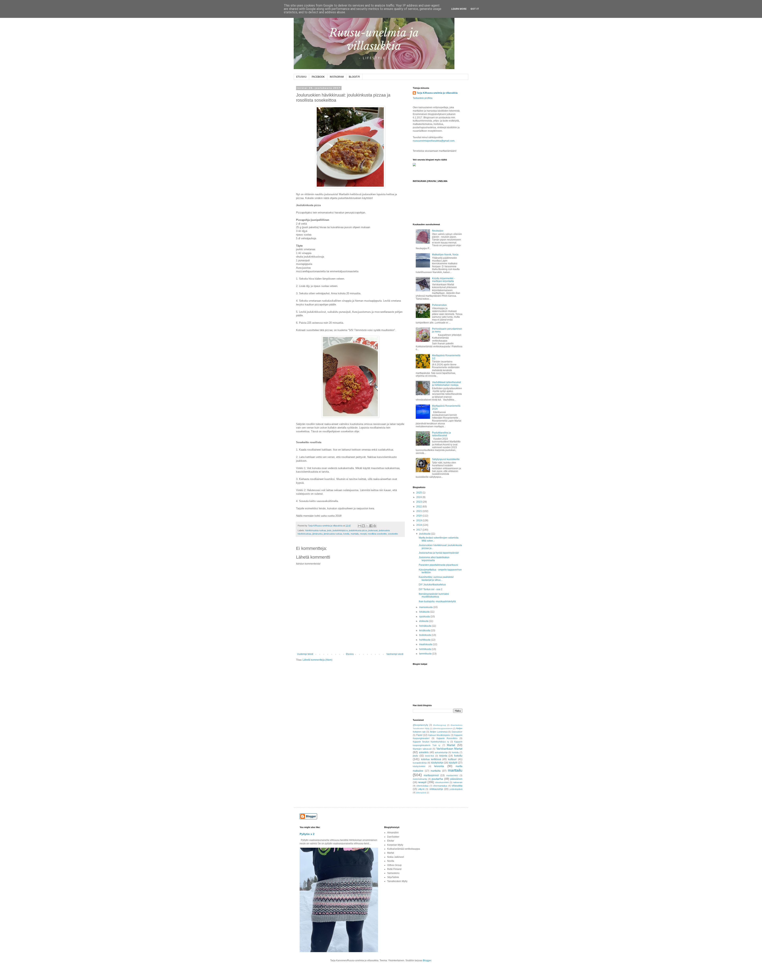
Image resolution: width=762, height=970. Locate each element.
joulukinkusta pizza (358, 530)
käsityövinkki (419, 766)
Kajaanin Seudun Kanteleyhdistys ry (431, 741)
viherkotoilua (422, 786)
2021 (419, 511)
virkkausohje (436, 789)
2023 (419, 501)
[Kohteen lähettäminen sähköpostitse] (360, 526)
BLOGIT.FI (354, 76)
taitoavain (457, 782)
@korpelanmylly (420, 725)
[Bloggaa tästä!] (363, 526)
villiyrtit (421, 789)
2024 (419, 497)
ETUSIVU (301, 76)
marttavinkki (452, 775)
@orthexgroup (439, 725)
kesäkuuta (425, 630)
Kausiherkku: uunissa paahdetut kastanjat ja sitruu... (436, 578)
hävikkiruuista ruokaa (315, 530)
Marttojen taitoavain (422, 749)
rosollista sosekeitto (377, 534)
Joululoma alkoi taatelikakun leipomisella (434, 559)
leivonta (439, 766)
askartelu (424, 752)
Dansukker (457, 732)
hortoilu (455, 752)
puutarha (437, 778)
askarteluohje (441, 752)
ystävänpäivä (455, 789)
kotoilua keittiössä (431, 759)
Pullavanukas (439, 305)
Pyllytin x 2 (307, 834)
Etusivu (350, 654)
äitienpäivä (421, 792)
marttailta (436, 770)
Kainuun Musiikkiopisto (439, 735)
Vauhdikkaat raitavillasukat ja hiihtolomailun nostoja (446, 383)
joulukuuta (425, 533)
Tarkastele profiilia (422, 98)
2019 (419, 520)
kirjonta (443, 755)
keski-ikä (429, 756)
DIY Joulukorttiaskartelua (432, 584)
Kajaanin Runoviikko (447, 738)
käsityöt (453, 762)
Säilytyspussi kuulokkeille (446, 459)
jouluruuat (373, 530)
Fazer (419, 735)
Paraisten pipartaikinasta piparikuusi (438, 565)
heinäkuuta (425, 625)
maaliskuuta (426, 644)
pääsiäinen (456, 779)
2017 (419, 529)
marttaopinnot (431, 775)
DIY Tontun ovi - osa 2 (430, 589)
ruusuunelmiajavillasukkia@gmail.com (433, 140)
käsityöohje (437, 762)
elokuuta (424, 621)
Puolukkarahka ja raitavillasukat (441, 434)
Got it (474, 9)
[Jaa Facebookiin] (371, 526)
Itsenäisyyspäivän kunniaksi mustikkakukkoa (434, 595)
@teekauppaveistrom (442, 728)
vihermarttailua (440, 786)
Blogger (427, 960)
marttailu (355, 534)
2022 (419, 506)
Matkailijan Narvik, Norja (445, 254)
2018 (419, 525)
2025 (419, 492)
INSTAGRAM (337, 76)
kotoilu (346, 534)
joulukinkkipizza (340, 530)
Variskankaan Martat (449, 748)
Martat (451, 745)
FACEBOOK (318, 76)
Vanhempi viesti (394, 654)
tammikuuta (425, 653)
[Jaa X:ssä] (367, 526)
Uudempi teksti (305, 654)
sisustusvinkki (442, 782)
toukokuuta (425, 635)
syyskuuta (424, 616)
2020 (419, 515)
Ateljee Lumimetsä (438, 732)
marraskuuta (426, 607)
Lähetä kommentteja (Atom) (317, 659)
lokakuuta (424, 611)
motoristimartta (420, 779)
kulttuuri (452, 759)
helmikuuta (425, 649)
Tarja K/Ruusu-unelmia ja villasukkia (437, 93)
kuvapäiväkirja (420, 763)
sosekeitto (393, 534)
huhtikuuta (425, 639)
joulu (329, 530)
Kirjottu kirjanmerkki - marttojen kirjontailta (443, 280)
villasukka (457, 785)
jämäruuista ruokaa (333, 534)
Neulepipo (437, 230)
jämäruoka (317, 534)
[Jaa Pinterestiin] (375, 526)
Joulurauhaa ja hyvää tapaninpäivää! (439, 552)
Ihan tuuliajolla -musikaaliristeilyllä (437, 601)
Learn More (459, 9)
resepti (363, 534)
